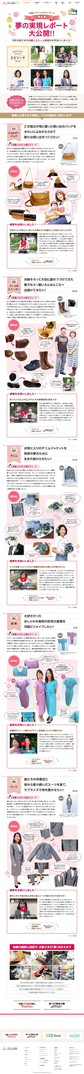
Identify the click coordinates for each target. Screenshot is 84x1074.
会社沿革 (55, 1055)
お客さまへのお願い (58, 1069)
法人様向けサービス (48, 3)
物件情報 (56, 3)
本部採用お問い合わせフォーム (74, 1058)
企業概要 (55, 1049)
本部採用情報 (56, 1061)
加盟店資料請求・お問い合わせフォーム (75, 1054)
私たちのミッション (42, 1049)
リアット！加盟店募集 (43, 1062)
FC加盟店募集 (42, 1058)
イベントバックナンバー (43, 1053)
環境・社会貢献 (56, 1057)
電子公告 (55, 1059)
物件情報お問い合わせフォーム (74, 1056)
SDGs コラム (41, 1051)
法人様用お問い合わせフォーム (74, 1051)
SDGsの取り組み (42, 1047)
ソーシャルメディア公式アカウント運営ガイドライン (75, 1065)
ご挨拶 (55, 1051)
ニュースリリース (28, 1052)
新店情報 (26, 1054)
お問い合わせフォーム (73, 1049)
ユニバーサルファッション (43, 1055)
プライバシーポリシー (73, 1061)
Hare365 (26, 1065)
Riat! (25, 1061)
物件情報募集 (41, 1065)
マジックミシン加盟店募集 (43, 1060)
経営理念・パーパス (57, 1053)
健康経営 (55, 1063)
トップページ (27, 1047)
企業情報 (56, 1047)
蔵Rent (26, 1063)
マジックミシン (27, 1059)
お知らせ (26, 1050)
